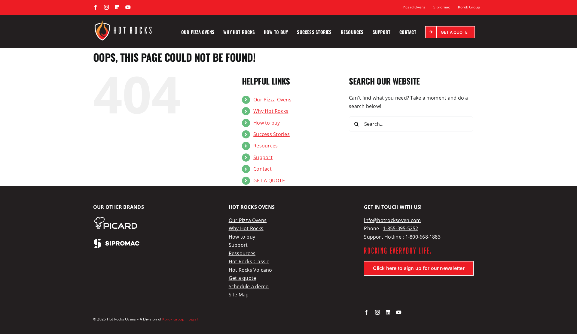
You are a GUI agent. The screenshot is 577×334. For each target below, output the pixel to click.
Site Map (239, 294)
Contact (262, 168)
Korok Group (173, 319)
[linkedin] (388, 312)
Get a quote (242, 278)
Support (263, 157)
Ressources (242, 253)
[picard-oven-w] (115, 218)
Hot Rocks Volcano (250, 270)
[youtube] (398, 312)
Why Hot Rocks (270, 111)
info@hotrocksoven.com (392, 220)
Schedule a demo (249, 286)
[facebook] (366, 312)
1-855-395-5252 (400, 228)
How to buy (266, 122)
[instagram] (377, 312)
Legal (193, 319)
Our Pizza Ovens (272, 99)
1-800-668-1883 (423, 236)
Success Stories (271, 134)
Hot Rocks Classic (249, 261)
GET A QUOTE (269, 180)
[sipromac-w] (116, 240)
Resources (265, 145)
